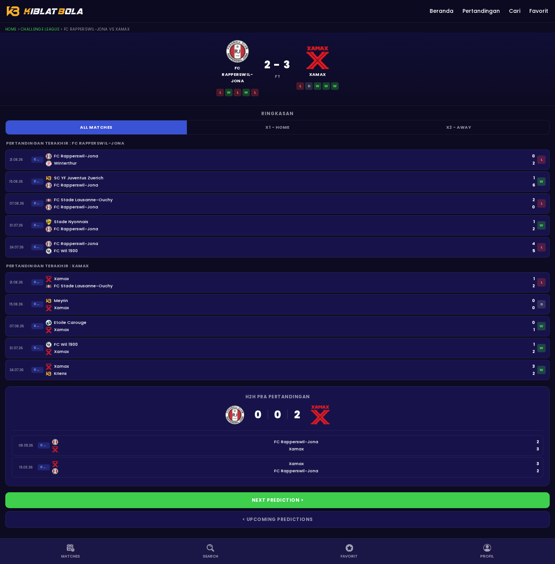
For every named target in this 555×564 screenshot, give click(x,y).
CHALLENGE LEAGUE (40, 29)
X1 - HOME (277, 127)
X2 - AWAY (459, 127)
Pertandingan (481, 11)
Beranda (441, 11)
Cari (514, 11)
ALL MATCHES (96, 127)
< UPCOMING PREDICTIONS (277, 519)
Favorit (538, 11)
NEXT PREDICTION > (278, 500)
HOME (10, 29)
